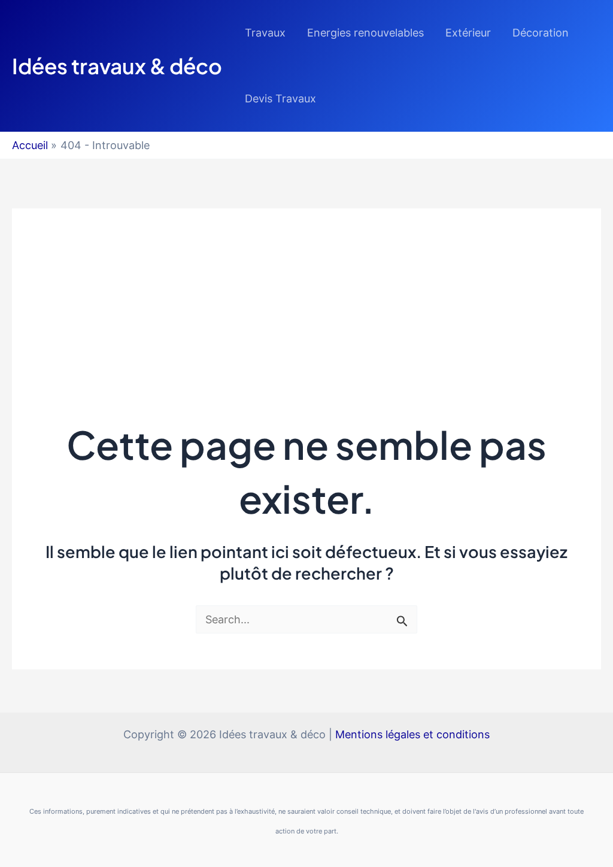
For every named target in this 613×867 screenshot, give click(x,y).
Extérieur (468, 32)
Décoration (540, 32)
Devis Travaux (280, 98)
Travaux (265, 32)
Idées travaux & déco (117, 66)
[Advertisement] (306, 292)
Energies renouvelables (365, 32)
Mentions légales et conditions (412, 734)
